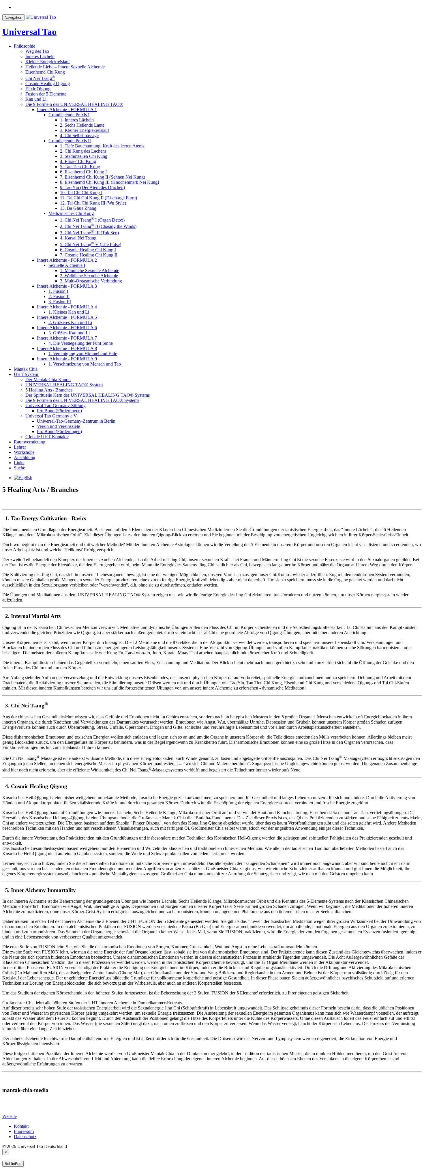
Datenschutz (25, 1136)
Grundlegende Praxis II (69, 140)
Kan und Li (35, 99)
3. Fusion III (59, 301)
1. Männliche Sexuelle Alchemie (89, 270)
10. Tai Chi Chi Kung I (81, 192)
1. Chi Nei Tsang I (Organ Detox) (92, 220)
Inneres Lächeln (40, 56)
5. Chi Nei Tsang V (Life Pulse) (90, 244)
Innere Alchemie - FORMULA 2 (67, 260)
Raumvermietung (29, 441)
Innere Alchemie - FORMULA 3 (67, 286)
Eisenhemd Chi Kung (45, 72)
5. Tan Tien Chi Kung (80, 166)
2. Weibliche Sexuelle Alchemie (89, 275)
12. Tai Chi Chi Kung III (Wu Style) (93, 203)
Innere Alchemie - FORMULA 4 (67, 306)
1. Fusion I (58, 291)
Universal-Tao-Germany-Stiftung (55, 405)
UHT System (26, 374)
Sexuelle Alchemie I (66, 265)
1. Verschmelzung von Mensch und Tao (84, 363)
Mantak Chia (25, 369)
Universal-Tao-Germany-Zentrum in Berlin (76, 421)
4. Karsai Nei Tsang (78, 237)
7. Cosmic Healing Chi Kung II (88, 254)
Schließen (13, 1163)
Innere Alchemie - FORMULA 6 (67, 327)
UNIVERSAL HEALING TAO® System (64, 384)
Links (19, 462)
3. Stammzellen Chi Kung (83, 156)
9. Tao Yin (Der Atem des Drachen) (92, 187)
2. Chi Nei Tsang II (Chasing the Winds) (98, 226)
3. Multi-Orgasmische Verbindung (91, 280)
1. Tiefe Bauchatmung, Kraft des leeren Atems (102, 145)
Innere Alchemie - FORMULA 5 (67, 317)
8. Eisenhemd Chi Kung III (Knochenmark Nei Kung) (109, 182)
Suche (19, 467)
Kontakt (21, 1126)
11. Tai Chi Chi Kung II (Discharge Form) (98, 197)
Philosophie (24, 46)
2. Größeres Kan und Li (70, 322)
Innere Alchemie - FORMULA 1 (67, 109)
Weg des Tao (37, 51)
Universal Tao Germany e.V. (51, 415)
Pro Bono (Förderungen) (59, 410)
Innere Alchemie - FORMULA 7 (67, 338)
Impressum (24, 1131)
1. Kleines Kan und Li (68, 312)
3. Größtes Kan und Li (69, 332)
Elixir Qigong (37, 88)
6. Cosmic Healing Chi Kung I (88, 249)
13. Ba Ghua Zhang (78, 208)
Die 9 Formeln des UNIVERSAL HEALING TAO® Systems (82, 400)
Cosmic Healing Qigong (47, 83)
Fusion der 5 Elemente (45, 93)
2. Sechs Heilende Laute (82, 125)
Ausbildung (24, 457)
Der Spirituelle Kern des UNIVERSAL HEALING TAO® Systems (87, 395)
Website (9, 1116)
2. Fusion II (59, 296)
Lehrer (20, 447)
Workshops (24, 452)
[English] (23, 477)
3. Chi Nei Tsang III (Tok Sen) (89, 232)
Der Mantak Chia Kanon (48, 379)
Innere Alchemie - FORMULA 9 (67, 358)
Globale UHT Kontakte (47, 436)
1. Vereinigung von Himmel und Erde (82, 353)
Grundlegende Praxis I (68, 114)
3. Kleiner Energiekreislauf (84, 130)
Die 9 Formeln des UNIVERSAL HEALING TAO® (74, 104)
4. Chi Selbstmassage (79, 135)
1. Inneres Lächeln (77, 119)
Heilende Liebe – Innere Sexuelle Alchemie (65, 66)
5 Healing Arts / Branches (48, 389)
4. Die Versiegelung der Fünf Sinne (80, 343)
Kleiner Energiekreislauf (47, 61)
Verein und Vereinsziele (58, 426)
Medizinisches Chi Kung (71, 213)
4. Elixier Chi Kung (78, 161)
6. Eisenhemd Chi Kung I (83, 171)
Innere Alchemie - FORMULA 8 (67, 348)
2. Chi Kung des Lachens (83, 151)
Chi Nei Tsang (40, 78)
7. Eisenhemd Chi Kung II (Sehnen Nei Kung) (102, 177)
